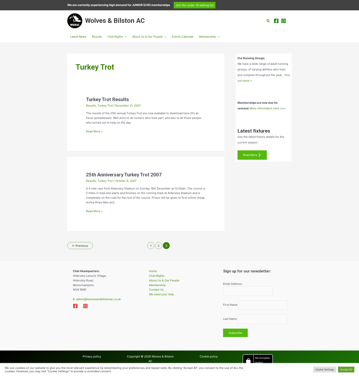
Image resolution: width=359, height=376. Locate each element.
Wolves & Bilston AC (115, 21)
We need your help (161, 294)
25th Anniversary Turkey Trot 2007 (124, 175)
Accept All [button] (346, 369)
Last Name (230, 319)
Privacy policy (92, 356)
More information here (264, 108)
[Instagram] (283, 20)
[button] (194, 5)
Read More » (94, 131)
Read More (250, 155)
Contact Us (156, 289)
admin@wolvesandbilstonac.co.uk (98, 299)
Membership (157, 285)
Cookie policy (209, 356)
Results (91, 105)
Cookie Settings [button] (324, 369)
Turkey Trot (105, 105)
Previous (80, 246)
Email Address (232, 284)
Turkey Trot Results (107, 99)
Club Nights (157, 276)
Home (153, 271)
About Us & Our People (164, 280)
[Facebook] (276, 20)
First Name (230, 305)
